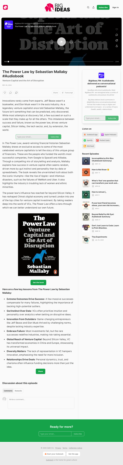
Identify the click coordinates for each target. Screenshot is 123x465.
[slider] (61, 61)
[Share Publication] (93, 7)
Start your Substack (55, 454)
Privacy (58, 448)
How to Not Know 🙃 (100, 169)
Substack (49, 460)
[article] (101, 161)
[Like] (4, 92)
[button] (43, 41)
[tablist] (12, 390)
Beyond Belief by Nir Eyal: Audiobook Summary (103, 215)
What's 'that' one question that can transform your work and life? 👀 (105, 181)
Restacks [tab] (18, 391)
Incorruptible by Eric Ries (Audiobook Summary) (103, 159)
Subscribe (103, 7)
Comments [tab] (8, 391)
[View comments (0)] (117, 34)
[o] (86, 161)
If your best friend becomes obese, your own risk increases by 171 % (105, 204)
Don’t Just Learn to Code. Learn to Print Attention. (105, 226)
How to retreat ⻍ (99, 192)
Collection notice (75, 448)
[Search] (88, 7)
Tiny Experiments (99, 237)
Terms (64, 448)
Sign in (115, 7)
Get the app (73, 454)
